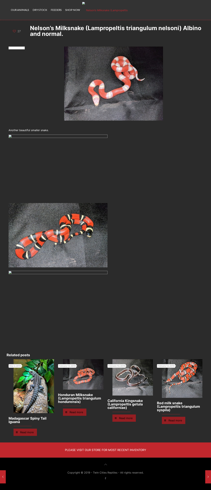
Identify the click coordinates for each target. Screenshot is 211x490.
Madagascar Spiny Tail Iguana (27, 420)
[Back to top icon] (105, 464)
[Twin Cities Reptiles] (105, 10)
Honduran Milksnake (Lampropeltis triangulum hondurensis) (79, 398)
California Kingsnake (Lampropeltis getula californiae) (125, 404)
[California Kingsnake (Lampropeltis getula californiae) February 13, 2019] (3, 476)
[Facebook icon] (105, 478)
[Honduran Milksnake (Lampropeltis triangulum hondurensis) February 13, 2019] (208, 476)
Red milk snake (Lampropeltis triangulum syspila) (178, 406)
